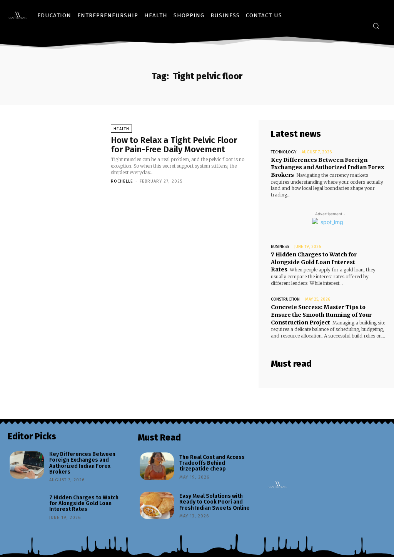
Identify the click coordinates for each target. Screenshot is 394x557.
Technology (283, 152)
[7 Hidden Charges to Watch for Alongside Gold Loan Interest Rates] (27, 506)
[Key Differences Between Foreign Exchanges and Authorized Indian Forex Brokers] (27, 465)
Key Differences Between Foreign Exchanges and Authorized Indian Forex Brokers (327, 167)
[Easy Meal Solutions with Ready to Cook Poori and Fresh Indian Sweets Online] (157, 505)
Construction (285, 299)
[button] (376, 25)
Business (280, 246)
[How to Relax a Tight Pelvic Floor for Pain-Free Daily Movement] (55, 153)
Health (121, 128)
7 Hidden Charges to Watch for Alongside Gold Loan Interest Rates (314, 262)
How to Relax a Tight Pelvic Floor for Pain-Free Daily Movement (174, 145)
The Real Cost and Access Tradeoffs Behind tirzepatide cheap (212, 463)
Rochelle (122, 181)
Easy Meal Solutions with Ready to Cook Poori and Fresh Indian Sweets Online (214, 502)
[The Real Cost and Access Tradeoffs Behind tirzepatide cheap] (157, 466)
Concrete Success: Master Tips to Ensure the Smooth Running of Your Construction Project (321, 315)
